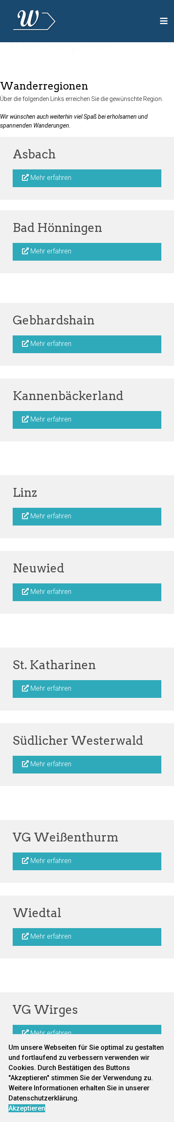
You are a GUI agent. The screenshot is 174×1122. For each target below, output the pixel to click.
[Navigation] (164, 21)
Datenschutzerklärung (42, 1098)
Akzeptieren (26, 1108)
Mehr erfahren (50, 178)
